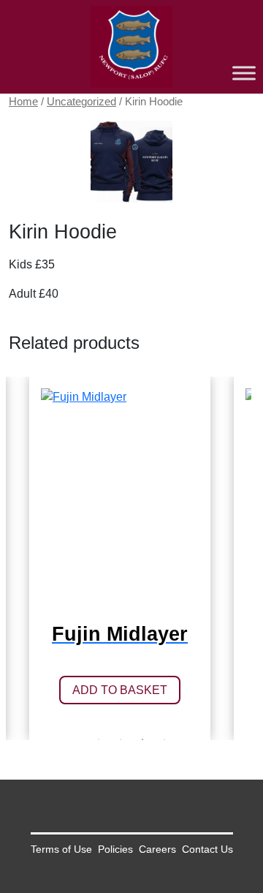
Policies (115, 849)
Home (23, 102)
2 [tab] (120, 739)
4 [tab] (164, 739)
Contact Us (207, 849)
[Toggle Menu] (244, 73)
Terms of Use (61, 849)
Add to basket (119, 690)
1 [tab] (98, 739)
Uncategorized (81, 102)
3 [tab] (142, 739)
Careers (157, 849)
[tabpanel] (119, 558)
